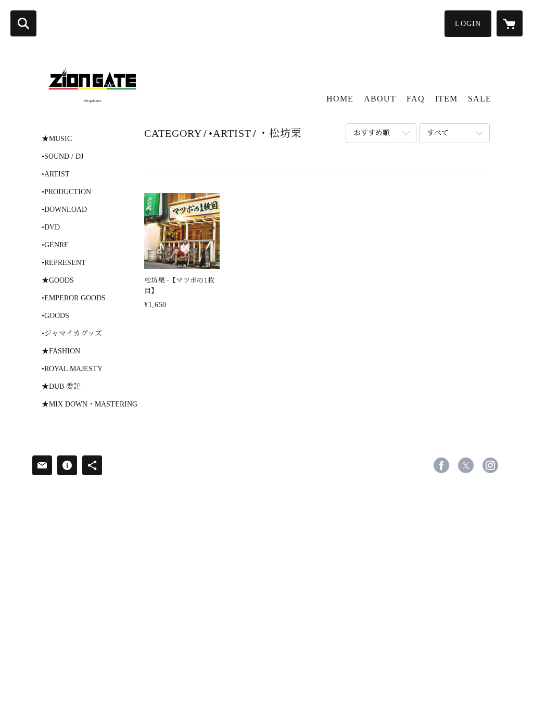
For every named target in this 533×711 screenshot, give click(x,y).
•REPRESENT (64, 262)
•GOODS (55, 316)
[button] (468, 23)
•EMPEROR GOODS (74, 298)
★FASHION (61, 351)
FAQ (416, 98)
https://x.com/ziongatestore (466, 465)
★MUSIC (57, 139)
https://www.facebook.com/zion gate (441, 465)
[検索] (23, 23)
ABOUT (380, 98)
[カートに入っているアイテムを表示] (510, 23)
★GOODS (58, 280)
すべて (438, 133)
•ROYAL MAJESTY (72, 369)
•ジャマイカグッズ (72, 333)
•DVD (51, 227)
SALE (479, 98)
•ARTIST (56, 174)
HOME (339, 98)
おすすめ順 (371, 133)
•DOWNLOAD (64, 209)
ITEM (446, 98)
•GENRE (55, 245)
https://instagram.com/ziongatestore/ (490, 465)
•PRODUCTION (66, 192)
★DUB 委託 (61, 386)
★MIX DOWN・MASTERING (89, 404)
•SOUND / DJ (62, 156)
